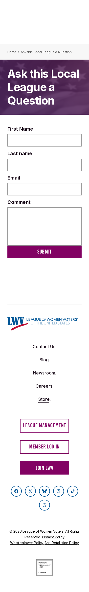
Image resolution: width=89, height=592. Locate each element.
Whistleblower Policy (27, 543)
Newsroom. (44, 372)
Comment (19, 202)
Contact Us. (44, 346)
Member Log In (44, 447)
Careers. (44, 386)
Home (11, 52)
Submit (44, 252)
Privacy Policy (53, 537)
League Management (44, 425)
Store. (44, 399)
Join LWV (44, 468)
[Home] (42, 324)
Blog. (45, 359)
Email (13, 178)
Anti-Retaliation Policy (61, 543)
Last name (19, 153)
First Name (20, 129)
